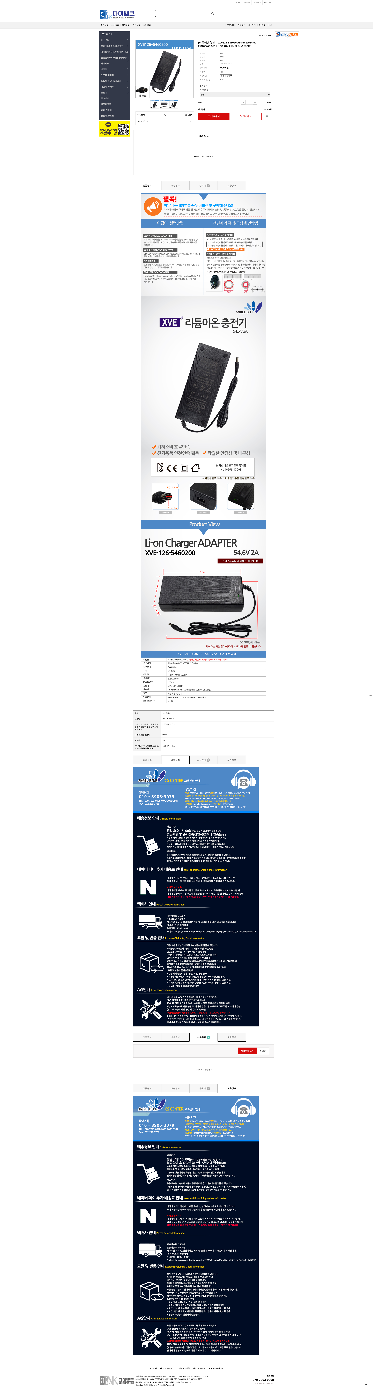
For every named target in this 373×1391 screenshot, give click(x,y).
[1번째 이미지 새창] (155, 104)
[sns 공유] (190, 121)
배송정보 (175, 185)
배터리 (104, 69)
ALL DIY (105, 40)
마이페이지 (257, 2)
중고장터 (105, 98)
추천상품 (115, 25)
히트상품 (104, 25)
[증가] (255, 102)
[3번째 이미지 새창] (173, 104)
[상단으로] (366, 1384)
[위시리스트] (267, 116)
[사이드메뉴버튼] (370, 695)
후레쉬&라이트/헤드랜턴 (112, 46)
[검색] (212, 13)
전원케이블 (204, 90)
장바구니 (268, 2)
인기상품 (136, 25)
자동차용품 (106, 104)
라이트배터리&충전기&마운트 (114, 52)
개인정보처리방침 (183, 1368)
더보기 (263, 1051)
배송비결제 (204, 76)
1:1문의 (262, 25)
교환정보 (231, 185)
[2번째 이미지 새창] (164, 104)
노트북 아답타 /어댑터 (111, 81)
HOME (262, 35)
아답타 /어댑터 (107, 87)
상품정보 (147, 185)
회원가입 (246, 2)
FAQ (270, 25)
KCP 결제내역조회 (216, 1368)
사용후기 (203, 185)
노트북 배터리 (107, 75)
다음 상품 (187, 115)
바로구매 (215, 116)
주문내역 (231, 25)
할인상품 (147, 25)
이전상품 (141, 115)
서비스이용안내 (199, 1368)
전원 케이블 (106, 110)
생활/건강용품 (107, 116)
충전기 (104, 92)
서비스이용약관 (166, 1368)
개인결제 (252, 25)
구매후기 (241, 25)
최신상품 (126, 25)
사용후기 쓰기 (247, 1051)
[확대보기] (164, 115)
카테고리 (108, 34)
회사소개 (153, 1368)
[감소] (243, 102)
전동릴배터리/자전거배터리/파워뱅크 (114, 60)
